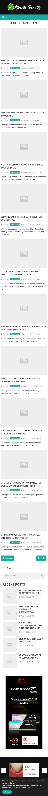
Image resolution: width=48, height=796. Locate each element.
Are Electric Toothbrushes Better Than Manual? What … (31, 625)
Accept (7, 792)
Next (40, 558)
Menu (8, 17)
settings (27, 787)
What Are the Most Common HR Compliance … (29, 609)
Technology (15, 68)
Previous (8, 558)
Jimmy (5, 68)
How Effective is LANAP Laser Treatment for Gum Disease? (31, 768)
